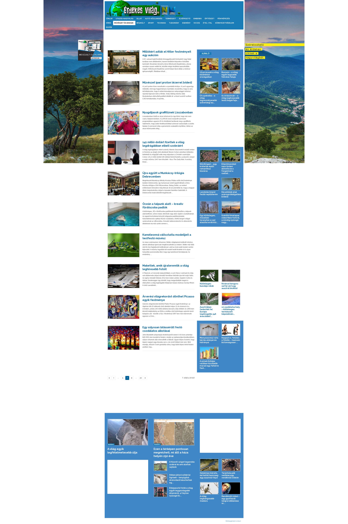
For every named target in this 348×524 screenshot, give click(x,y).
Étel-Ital (207, 23)
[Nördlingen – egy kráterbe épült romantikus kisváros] (209, 156)
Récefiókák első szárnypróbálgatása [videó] (231, 194)
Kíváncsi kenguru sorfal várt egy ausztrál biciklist (230, 286)
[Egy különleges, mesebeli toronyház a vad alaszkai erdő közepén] (209, 207)
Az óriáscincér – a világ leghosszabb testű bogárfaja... (230, 98)
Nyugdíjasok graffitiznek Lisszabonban (167, 112)
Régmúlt (140, 23)
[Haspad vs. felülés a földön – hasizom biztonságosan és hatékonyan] (231, 329)
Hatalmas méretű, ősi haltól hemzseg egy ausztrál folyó (209, 475)
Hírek (108, 23)
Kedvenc (111, 444)
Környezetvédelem (224, 23)
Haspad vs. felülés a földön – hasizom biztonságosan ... (230, 340)
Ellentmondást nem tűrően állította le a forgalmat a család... (228, 168)
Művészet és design (123, 23)
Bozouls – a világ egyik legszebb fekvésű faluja (229, 74)
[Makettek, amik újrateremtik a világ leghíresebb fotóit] (123, 276)
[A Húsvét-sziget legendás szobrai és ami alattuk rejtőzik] (160, 466)
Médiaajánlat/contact (233, 521)
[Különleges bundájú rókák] (209, 275)
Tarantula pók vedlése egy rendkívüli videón (230, 475)
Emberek (197, 19)
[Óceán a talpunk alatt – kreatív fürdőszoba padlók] (123, 214)
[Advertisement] (174, 38)
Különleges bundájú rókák (207, 285)
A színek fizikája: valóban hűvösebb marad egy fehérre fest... (209, 364)
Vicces (197, 23)
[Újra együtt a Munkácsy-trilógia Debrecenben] (123, 183)
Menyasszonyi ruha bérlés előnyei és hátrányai (209, 340)
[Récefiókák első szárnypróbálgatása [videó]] (231, 184)
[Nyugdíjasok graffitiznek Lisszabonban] (123, 123)
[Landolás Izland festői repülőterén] (209, 184)
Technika (161, 23)
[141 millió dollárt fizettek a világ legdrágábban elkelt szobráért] (123, 152)
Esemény (186, 23)
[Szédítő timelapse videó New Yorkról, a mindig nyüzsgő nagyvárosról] (231, 207)
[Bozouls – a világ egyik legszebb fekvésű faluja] (231, 64)
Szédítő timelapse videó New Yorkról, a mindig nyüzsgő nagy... (230, 218)
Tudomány (174, 23)
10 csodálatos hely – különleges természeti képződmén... (231, 310)
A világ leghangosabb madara (207, 498)
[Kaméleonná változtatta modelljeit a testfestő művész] (123, 245)
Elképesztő (184, 19)
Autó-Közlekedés (153, 19)
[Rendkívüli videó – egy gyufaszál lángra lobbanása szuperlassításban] (231, 488)
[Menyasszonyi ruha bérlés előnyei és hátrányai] (209, 329)
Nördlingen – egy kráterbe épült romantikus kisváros (208, 167)
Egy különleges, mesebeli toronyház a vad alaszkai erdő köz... (209, 218)
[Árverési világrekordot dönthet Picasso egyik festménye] (123, 307)
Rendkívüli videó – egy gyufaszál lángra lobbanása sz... (231, 499)
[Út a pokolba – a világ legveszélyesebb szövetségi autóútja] (209, 87)
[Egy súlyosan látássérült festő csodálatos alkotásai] (123, 338)
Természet (170, 19)
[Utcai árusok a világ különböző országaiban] (209, 64)
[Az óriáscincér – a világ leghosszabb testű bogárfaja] (231, 87)
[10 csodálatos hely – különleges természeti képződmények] (231, 299)
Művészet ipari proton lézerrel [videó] (167, 82)
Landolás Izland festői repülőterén (209, 193)
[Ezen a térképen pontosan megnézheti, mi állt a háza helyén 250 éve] (174, 432)
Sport (151, 23)
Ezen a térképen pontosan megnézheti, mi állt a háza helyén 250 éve (171, 452)
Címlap (109, 19)
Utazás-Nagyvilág (124, 19)
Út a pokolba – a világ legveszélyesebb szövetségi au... (208, 99)
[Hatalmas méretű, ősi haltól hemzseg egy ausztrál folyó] (209, 465)
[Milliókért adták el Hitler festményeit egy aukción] (123, 62)
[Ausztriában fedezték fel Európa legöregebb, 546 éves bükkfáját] (209, 299)
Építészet (209, 19)
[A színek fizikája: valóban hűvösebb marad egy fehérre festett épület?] (209, 353)
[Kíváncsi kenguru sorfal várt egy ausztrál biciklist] (231, 275)
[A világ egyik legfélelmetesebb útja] (127, 432)
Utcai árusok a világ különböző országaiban (209, 74)
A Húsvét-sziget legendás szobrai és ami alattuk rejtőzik (182, 464)
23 (141, 378)
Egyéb (109, 27)
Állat (139, 19)
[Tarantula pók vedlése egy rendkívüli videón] (231, 465)
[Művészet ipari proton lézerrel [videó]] (123, 93)
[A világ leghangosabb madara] (209, 488)
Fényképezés (223, 19)
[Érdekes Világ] (174, 8)
